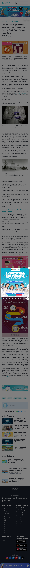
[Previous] (24, 298)
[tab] (1, 298)
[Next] (27, 298)
